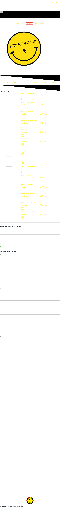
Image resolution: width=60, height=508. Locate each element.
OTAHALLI (42, 23)
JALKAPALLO (29, 23)
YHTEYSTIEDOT (54, 82)
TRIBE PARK (44, 82)
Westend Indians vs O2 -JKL (28, 93)
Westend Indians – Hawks (27, 138)
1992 (52, 2)
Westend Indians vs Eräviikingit (29, 120)
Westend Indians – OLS (26, 157)
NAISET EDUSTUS (17, 82)
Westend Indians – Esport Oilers (29, 148)
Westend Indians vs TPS (27, 111)
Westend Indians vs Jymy (27, 184)
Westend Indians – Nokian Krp (28, 129)
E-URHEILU (36, 23)
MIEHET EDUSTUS (6, 82)
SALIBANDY (23, 23)
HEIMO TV (57, 2)
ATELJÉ (27, 82)
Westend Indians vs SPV (27, 102)
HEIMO (17, 23)
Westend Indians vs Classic (28, 166)
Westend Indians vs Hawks (27, 211)
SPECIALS (35, 82)
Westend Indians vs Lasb (27, 175)
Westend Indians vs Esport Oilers (29, 193)
